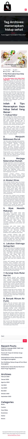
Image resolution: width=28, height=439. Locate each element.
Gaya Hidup (7, 71)
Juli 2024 (4, 385)
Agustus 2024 (5, 382)
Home (13, 33)
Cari (2, 336)
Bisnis (3, 404)
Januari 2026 (5, 379)
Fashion (3, 407)
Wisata (3, 418)
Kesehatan (4, 413)
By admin (15, 70)
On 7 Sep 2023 (6, 70)
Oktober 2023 (5, 393)
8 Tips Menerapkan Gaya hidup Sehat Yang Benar (13, 75)
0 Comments (17, 71)
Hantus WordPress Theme (14, 435)
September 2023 (6, 396)
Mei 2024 (3, 391)
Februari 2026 (5, 376)
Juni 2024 (4, 388)
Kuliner (3, 415)
